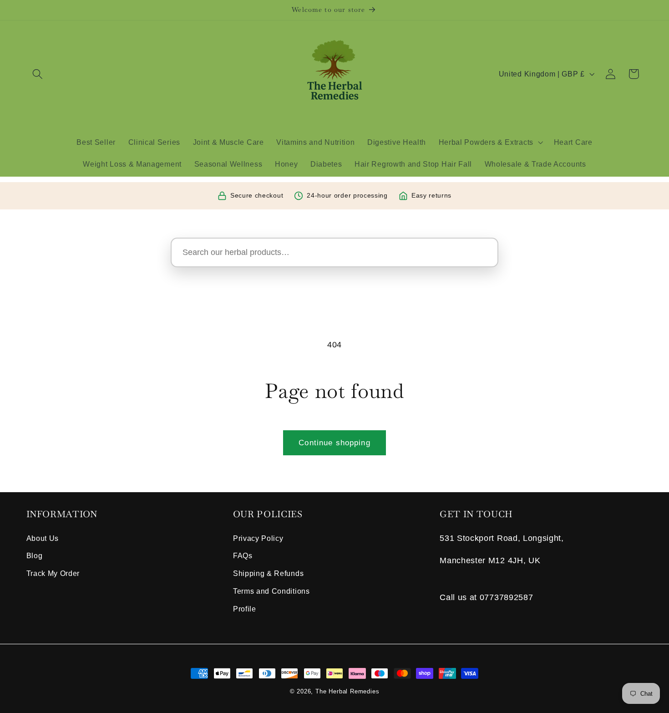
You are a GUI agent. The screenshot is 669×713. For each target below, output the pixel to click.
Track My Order (53, 573)
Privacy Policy (258, 538)
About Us (42, 538)
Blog (34, 555)
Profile (244, 609)
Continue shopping (334, 442)
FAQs (243, 555)
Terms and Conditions (271, 591)
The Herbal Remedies (347, 691)
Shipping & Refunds (268, 573)
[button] (38, 74)
